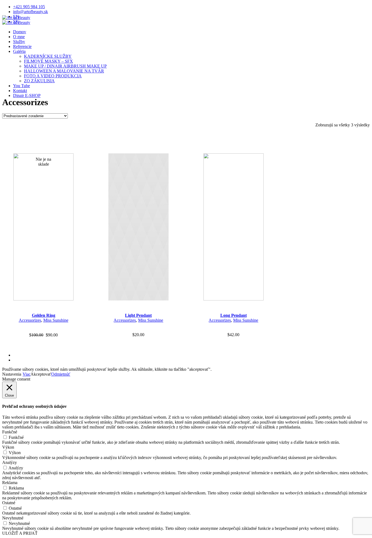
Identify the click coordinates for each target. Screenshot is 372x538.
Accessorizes (30, 320)
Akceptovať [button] (41, 374)
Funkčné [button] (9, 432)
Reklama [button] (9, 482)
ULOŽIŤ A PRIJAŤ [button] (20, 533)
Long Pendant (233, 315)
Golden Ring (43, 315)
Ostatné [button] (8, 502)
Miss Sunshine (55, 320)
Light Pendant (138, 315)
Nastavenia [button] (11, 374)
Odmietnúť (60, 374)
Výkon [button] (8, 447)
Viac (27, 374)
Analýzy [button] (9, 462)
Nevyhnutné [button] (12, 518)
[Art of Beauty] (16, 20)
